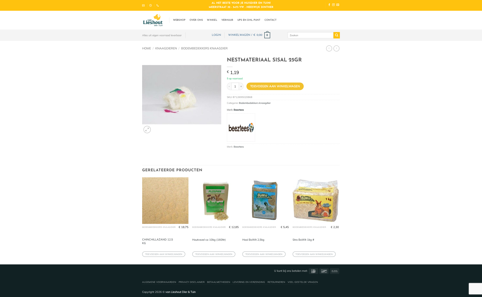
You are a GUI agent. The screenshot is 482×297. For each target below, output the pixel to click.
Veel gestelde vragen (303, 282)
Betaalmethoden (218, 282)
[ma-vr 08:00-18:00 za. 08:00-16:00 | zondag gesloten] (151, 5)
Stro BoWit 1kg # (303, 239)
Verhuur (227, 20)
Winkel (212, 20)
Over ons (196, 20)
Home (146, 48)
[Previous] (142, 220)
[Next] (339, 220)
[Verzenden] (336, 35)
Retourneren (276, 282)
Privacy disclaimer (192, 282)
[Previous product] (336, 48)
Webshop (179, 20)
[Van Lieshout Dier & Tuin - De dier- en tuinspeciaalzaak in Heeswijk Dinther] (153, 20)
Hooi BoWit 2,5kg (253, 239)
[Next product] (329, 48)
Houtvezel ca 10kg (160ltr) (209, 239)
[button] (216, 35)
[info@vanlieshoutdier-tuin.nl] (144, 5)
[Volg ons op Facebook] (329, 5)
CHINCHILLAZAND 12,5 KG (157, 241)
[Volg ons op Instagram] (333, 5)
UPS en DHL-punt (248, 20)
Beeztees (239, 109)
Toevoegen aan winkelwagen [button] (163, 254)
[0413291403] (158, 5)
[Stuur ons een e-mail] (337, 5)
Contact (271, 20)
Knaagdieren (166, 48)
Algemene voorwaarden (159, 282)
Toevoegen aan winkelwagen (275, 86)
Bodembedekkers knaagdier (204, 48)
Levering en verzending (249, 282)
